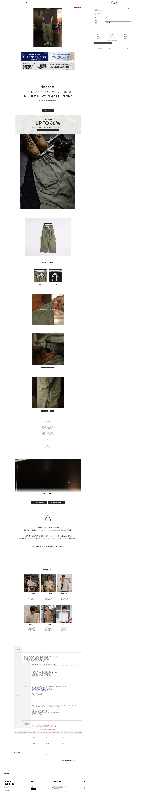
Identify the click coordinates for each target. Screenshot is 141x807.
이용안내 (32, 785)
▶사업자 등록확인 (63, 786)
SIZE (109, 48)
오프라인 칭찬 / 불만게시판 (8, 790)
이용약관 (32, 786)
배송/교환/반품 (48, 75)
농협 (83, 785)
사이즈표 (21, 75)
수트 (56, 5)
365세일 (68, 5)
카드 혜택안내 (107, 23)
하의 (48, 5)
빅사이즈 (38, 5)
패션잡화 (66, 5)
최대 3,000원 (107, 22)
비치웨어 (54, 5)
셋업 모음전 (58, 5)
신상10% (31, 5)
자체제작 (27, 5)
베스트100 (34, 5)
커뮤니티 (72, 5)
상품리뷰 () (62, 75)
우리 (83, 788)
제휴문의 (33, 789)
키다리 (41, 5)
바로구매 (103, 43)
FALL (78, 5)
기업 (83, 787)
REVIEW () (126, 48)
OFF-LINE (74, 5)
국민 (83, 786)
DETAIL (117, 48)
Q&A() (75, 75)
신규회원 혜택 (81, 5)
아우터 (45, 5)
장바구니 (122, 43)
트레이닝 (51, 5)
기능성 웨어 (62, 5)
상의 (46, 5)
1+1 (29, 5)
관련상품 (34, 75)
